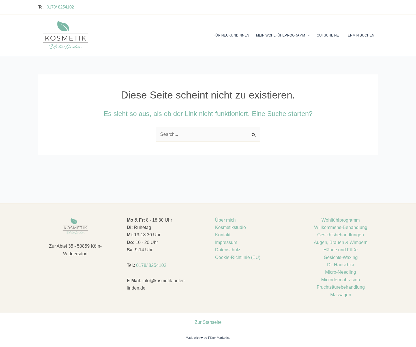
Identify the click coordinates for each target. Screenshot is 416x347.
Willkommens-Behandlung (340, 227)
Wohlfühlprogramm (340, 220)
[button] (307, 35)
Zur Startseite (208, 322)
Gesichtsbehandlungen (340, 234)
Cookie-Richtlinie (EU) (237, 257)
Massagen (340, 294)
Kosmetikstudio (230, 227)
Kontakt (222, 234)
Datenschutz (227, 249)
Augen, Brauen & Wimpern (341, 242)
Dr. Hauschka (340, 264)
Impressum (226, 242)
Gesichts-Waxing (341, 257)
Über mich (225, 220)
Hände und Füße (340, 249)
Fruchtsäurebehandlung (341, 287)
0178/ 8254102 (60, 7)
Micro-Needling (340, 272)
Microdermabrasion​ (340, 279)
